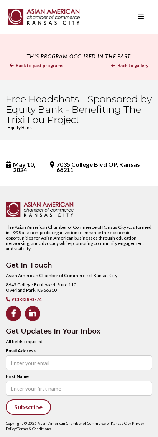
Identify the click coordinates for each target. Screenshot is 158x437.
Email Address (21, 350)
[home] (56, 17)
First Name (17, 376)
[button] (141, 17)
